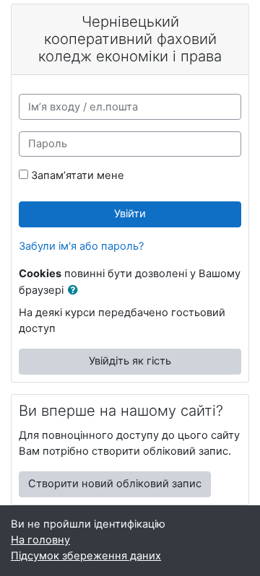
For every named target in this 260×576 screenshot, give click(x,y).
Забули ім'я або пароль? (81, 246)
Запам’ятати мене (77, 175)
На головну (40, 539)
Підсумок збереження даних (86, 555)
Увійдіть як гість (130, 360)
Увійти (130, 213)
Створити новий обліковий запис (115, 483)
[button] (75, 291)
